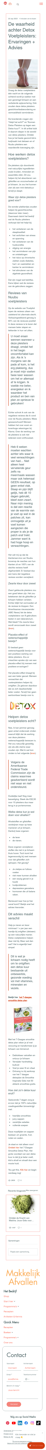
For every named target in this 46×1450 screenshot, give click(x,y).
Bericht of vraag (13, 1386)
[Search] (17, 4)
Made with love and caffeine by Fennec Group (22, 1443)
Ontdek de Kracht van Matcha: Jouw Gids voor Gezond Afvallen (20, 1219)
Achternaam (28, 1363)
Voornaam (10, 1363)
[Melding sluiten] (42, 1433)
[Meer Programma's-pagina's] (18, 1306)
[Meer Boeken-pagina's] (12, 1332)
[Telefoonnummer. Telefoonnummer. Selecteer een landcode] (27, 1379)
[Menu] (38, 4)
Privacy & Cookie (10, 1434)
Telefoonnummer (29, 1375)
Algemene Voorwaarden (13, 1431)
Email (9, 1375)
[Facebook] (26, 1423)
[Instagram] (32, 1423)
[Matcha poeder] (23, 1204)
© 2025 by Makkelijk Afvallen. (22, 1441)
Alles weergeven (32, 1190)
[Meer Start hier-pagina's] (14, 1301)
